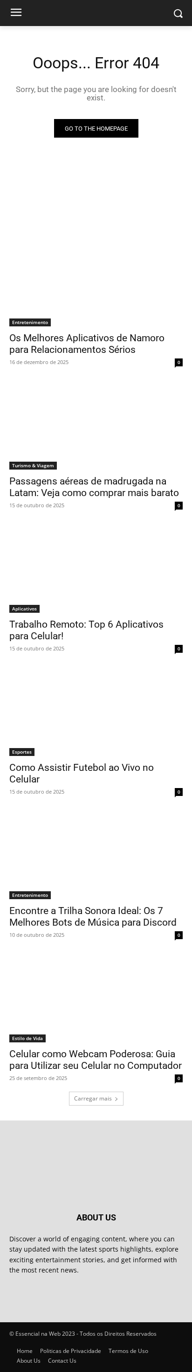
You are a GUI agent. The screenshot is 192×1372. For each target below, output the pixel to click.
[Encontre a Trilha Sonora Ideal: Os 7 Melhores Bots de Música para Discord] (96, 856)
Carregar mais (93, 1098)
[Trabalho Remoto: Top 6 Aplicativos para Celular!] (96, 569)
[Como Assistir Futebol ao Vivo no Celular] (96, 712)
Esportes (22, 752)
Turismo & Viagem (33, 465)
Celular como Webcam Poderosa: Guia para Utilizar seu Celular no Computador (95, 1059)
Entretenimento (30, 322)
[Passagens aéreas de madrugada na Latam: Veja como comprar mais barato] (96, 426)
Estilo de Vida (27, 1038)
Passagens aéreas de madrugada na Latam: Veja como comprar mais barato (94, 487)
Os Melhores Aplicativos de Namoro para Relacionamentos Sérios (87, 343)
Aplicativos (24, 608)
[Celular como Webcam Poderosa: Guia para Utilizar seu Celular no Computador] (96, 999)
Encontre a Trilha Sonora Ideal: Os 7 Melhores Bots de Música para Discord (93, 916)
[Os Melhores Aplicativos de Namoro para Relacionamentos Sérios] (96, 283)
